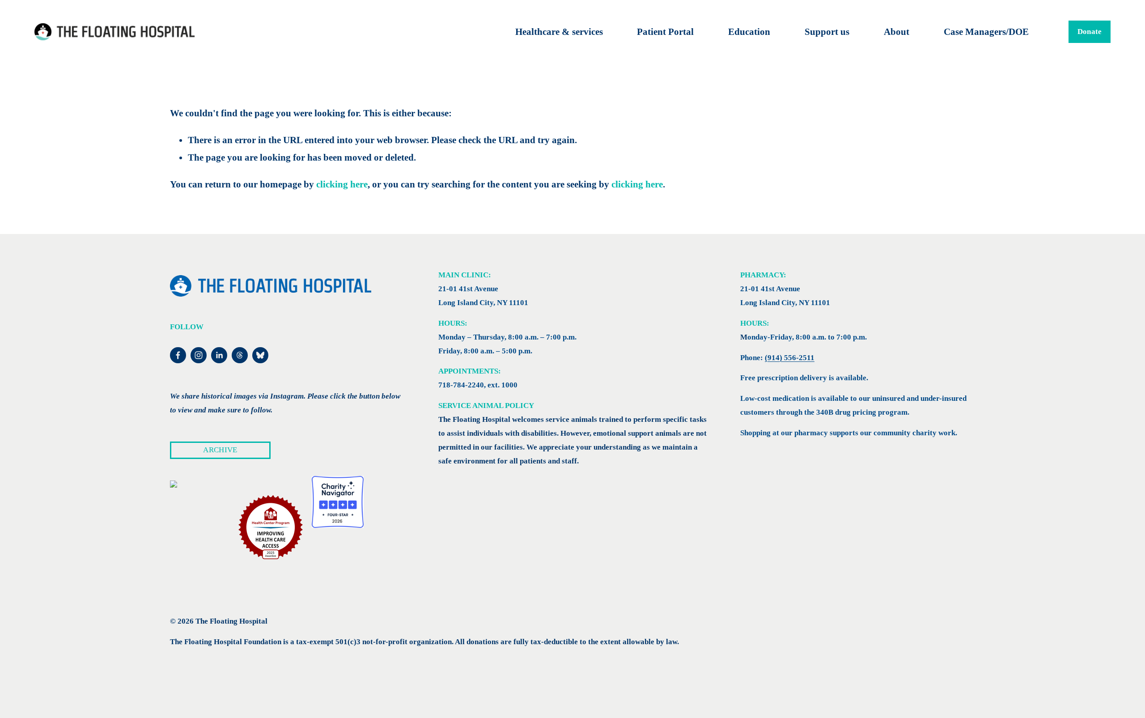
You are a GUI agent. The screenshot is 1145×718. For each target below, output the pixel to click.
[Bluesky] (260, 355)
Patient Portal (665, 31)
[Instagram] (199, 355)
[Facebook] (178, 355)
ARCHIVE (220, 450)
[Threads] (240, 355)
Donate (1089, 31)
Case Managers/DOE (986, 31)
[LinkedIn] (219, 355)
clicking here (342, 184)
